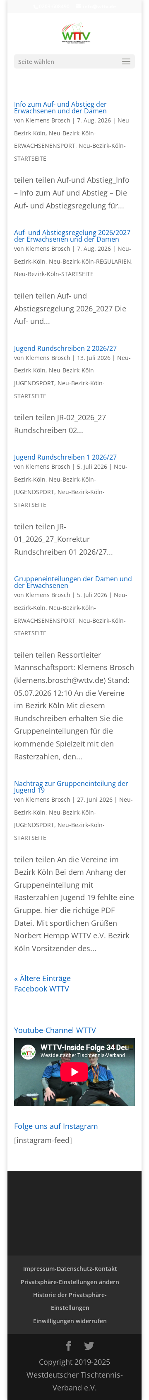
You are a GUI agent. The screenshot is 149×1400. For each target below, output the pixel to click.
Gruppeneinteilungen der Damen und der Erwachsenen (73, 582)
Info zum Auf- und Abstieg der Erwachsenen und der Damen (60, 107)
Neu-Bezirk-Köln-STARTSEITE (54, 274)
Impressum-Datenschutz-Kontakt (70, 1269)
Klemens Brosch (48, 120)
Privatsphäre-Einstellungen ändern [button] (70, 1282)
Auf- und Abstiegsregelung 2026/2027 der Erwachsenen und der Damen (72, 236)
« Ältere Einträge (42, 978)
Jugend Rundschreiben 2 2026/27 (65, 348)
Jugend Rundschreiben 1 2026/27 (65, 457)
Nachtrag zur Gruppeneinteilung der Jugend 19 (71, 787)
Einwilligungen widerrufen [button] (70, 1321)
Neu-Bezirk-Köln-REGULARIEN (90, 261)
